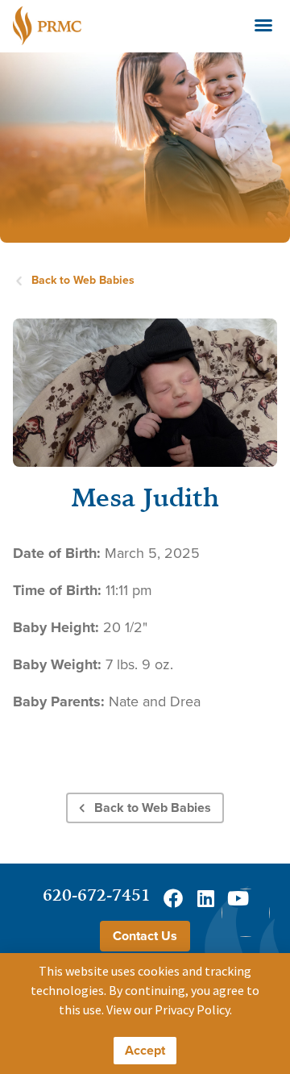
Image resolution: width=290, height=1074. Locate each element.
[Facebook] (173, 898)
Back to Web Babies (83, 280)
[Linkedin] (205, 898)
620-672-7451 (97, 895)
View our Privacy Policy (168, 1009)
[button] (263, 25)
